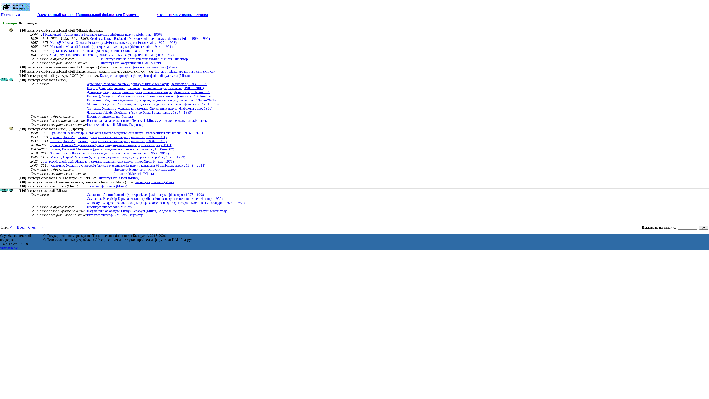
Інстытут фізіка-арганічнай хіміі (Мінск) (131, 63)
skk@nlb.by (9, 248)
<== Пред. (17, 227)
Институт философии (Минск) (109, 207)
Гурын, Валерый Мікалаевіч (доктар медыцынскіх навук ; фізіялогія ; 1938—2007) (112, 149)
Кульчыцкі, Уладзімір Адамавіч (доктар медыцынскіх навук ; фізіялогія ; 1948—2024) (151, 100)
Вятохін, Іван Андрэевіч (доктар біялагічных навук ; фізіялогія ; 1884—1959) (108, 141)
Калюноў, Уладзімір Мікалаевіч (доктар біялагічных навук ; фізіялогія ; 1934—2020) (150, 96)
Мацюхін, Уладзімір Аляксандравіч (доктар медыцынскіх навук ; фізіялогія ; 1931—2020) (154, 104)
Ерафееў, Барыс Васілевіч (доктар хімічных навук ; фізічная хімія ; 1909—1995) (150, 38)
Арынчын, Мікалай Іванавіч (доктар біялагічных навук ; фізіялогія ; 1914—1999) (147, 84)
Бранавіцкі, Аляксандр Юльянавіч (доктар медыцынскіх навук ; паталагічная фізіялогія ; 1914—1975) (126, 133)
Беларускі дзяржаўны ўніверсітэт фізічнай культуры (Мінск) (145, 76)
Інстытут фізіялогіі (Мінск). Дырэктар (115, 125)
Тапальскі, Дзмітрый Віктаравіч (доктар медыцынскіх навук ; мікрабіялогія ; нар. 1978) (108, 161)
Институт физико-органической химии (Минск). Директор (144, 59)
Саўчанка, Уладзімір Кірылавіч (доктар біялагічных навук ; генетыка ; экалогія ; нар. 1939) (155, 199)
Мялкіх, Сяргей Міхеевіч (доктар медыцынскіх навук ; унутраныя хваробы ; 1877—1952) (117, 157)
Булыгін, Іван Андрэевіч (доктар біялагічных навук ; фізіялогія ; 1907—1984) (108, 137)
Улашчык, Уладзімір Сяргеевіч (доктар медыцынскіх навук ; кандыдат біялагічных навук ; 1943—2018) (127, 165)
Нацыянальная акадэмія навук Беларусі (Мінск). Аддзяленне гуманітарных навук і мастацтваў (157, 211)
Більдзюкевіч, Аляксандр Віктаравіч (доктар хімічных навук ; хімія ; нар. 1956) (102, 34)
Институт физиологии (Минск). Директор (145, 169)
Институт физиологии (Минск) (110, 116)
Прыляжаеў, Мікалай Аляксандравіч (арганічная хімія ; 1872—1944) (101, 51)
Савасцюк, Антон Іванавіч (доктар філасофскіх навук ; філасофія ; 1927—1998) (146, 195)
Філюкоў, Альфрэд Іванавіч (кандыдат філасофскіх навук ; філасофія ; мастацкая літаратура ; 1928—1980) (166, 203)
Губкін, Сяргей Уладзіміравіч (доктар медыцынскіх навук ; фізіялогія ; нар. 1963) (111, 145)
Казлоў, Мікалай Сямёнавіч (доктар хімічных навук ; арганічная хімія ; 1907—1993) (113, 43)
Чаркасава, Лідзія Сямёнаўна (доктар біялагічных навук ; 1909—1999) (139, 112)
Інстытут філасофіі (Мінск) (107, 186)
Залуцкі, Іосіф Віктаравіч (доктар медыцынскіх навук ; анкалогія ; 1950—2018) (109, 153)
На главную (10, 15)
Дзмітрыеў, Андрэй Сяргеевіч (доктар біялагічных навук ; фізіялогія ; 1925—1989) (149, 92)
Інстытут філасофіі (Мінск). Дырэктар (115, 215)
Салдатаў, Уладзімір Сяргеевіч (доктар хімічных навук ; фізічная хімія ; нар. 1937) (112, 55)
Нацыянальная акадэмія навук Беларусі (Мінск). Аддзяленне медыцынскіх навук (147, 120)
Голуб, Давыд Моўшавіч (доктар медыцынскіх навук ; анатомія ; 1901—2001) (145, 88)
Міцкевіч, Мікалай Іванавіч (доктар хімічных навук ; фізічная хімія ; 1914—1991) (111, 47)
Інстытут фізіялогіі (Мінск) (134, 173)
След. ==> (36, 227)
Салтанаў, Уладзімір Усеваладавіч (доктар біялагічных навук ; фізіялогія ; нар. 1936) (149, 108)
